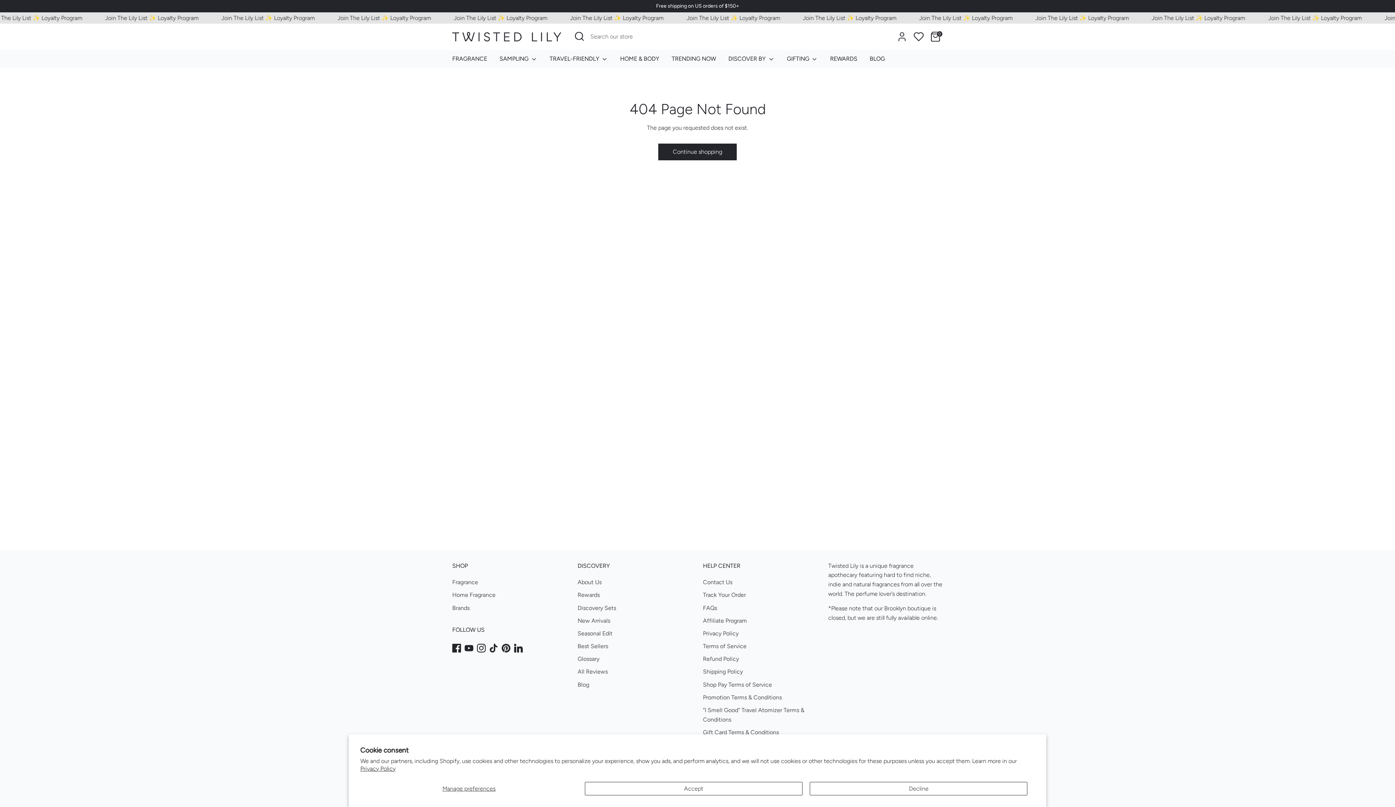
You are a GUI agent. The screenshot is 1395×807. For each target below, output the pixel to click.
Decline (919, 788)
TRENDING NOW (694, 58)
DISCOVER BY (747, 58)
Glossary (588, 658)
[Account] (902, 36)
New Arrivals (594, 620)
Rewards (589, 594)
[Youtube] (469, 648)
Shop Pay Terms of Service (737, 684)
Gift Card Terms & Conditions (741, 732)
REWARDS (843, 58)
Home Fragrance (474, 594)
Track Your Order (724, 594)
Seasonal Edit (595, 633)
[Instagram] (481, 648)
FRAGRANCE (469, 58)
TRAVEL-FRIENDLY (575, 58)
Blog (583, 684)
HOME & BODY (639, 58)
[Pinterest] (506, 648)
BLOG (877, 58)
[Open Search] (579, 36)
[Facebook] (456, 648)
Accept (693, 788)
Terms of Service (725, 646)
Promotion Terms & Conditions (742, 697)
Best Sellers (593, 646)
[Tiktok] (493, 648)
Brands (461, 608)
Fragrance (465, 582)
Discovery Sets (597, 608)
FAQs (710, 608)
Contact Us (717, 582)
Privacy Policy (378, 768)
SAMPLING (515, 58)
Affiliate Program (725, 620)
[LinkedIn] (518, 648)
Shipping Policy (723, 671)
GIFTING (799, 58)
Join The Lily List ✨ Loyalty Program (133, 18)
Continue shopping (697, 151)
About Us (590, 582)
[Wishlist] (918, 36)
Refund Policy (721, 658)
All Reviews (593, 671)
